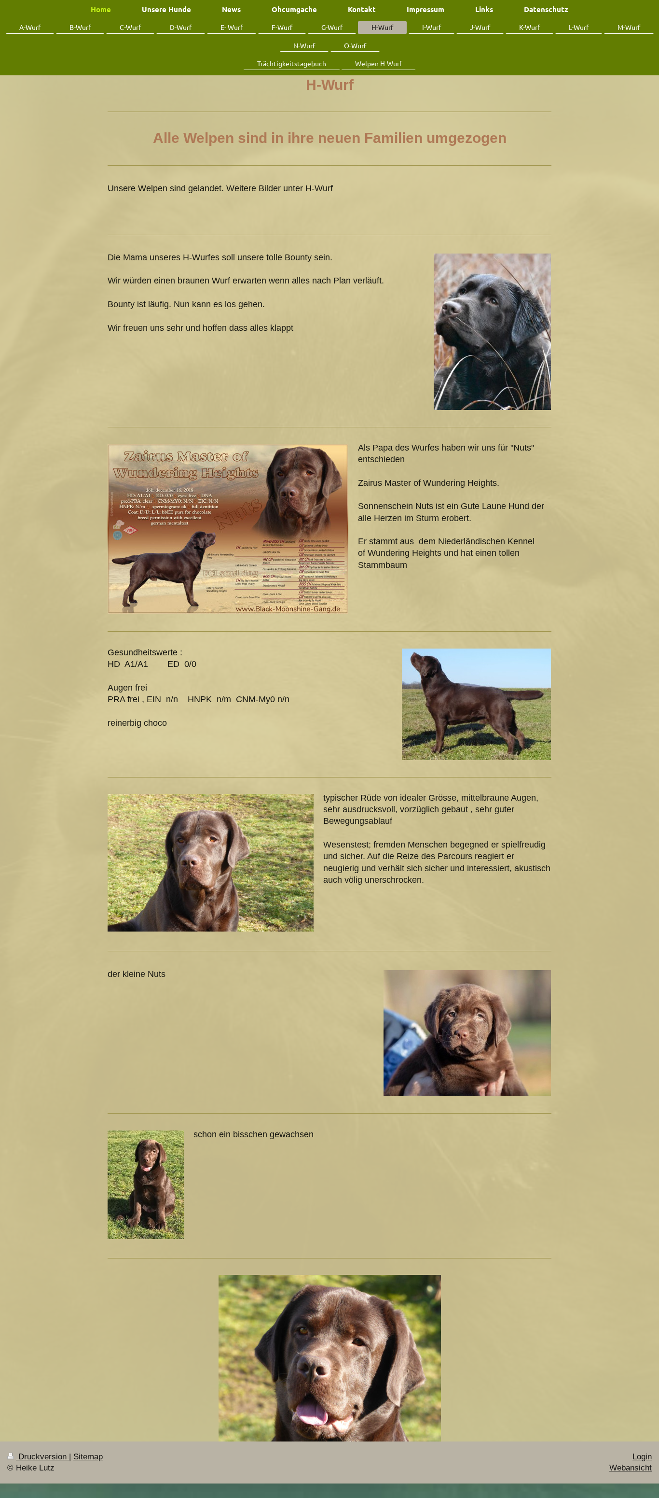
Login (642, 1456)
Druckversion (42, 1456)
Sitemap (88, 1456)
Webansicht (630, 1467)
